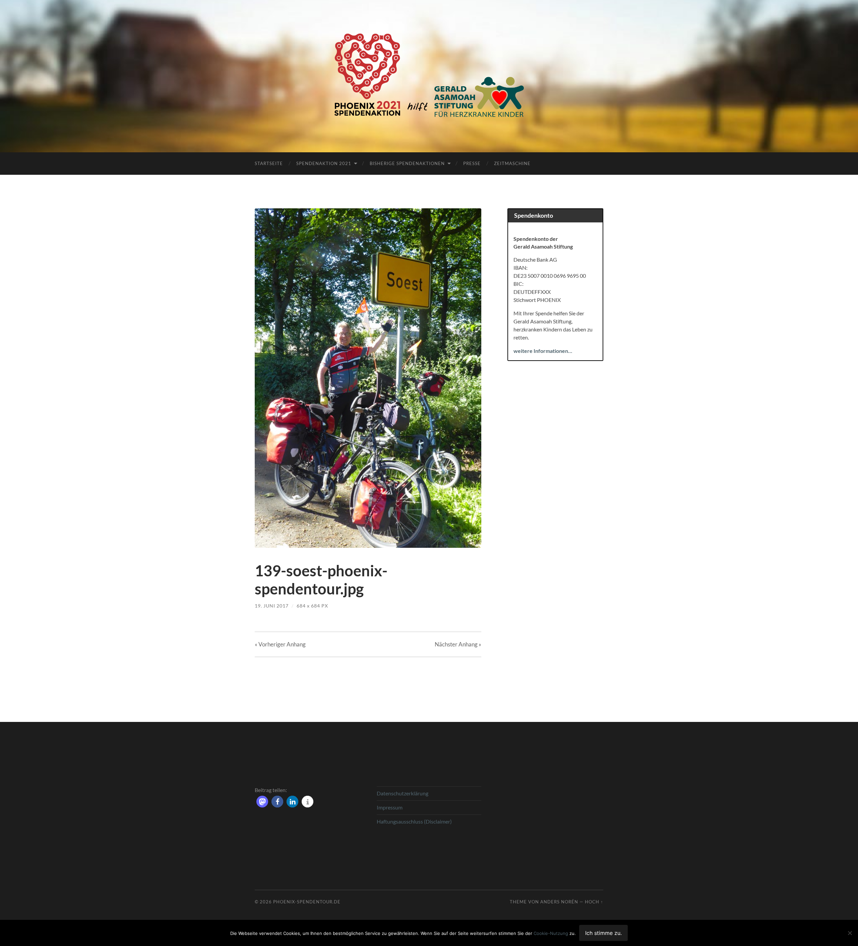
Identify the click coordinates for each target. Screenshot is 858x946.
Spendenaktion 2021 (323, 163)
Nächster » (458, 644)
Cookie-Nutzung (551, 933)
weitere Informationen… (542, 351)
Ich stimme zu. (603, 933)
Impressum (390, 807)
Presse (472, 163)
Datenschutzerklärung (402, 793)
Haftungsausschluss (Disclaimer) (414, 821)
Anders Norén (559, 901)
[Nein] (849, 933)
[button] (262, 801)
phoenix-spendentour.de (307, 901)
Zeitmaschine (512, 163)
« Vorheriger (280, 644)
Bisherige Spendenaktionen (407, 163)
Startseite (269, 163)
